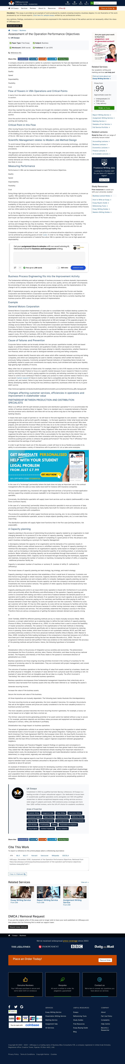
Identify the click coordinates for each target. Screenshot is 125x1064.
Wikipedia (55, 856)
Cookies (54, 1054)
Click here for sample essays (43, 15)
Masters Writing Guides (101, 212)
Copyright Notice (42, 1054)
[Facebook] (10, 1007)
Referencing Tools (99, 206)
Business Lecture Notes (101, 196)
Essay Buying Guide (80, 1028)
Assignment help (51, 1024)
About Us (41, 8)
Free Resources (79, 1024)
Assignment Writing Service (103, 118)
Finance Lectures (99, 151)
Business (23, 30)
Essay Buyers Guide (100, 203)
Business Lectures (99, 144)
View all (84, 882)
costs (45, 235)
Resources (52, 8)
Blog (75, 1032)
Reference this (16, 53)
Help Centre (105, 1024)
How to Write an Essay (101, 200)
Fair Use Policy (106, 1016)
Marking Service (99, 121)
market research (23, 378)
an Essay (104, 108)
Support (74, 4)
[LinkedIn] (16, 1007)
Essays (14, 30)
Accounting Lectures (100, 141)
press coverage (70, 941)
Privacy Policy (13, 1054)
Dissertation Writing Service (55, 1016)
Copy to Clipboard (17, 874)
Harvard (34, 856)
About (103, 1012)
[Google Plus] (21, 1007)
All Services (49, 1028)
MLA (18, 856)
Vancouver (44, 856)
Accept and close (13, 26)
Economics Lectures (100, 148)
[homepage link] (9, 30)
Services (24, 8)
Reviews (33, 8)
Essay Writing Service (53, 1012)
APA (11, 856)
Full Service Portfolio (101, 127)
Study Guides (78, 1020)
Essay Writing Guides (101, 209)
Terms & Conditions (27, 1054)
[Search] (92, 3)
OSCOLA (65, 856)
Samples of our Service (101, 124)
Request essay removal (18, 927)
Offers (61, 8)
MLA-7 (25, 856)
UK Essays (14, 8)
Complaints (105, 1020)
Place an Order (107, 8)
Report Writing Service (101, 115)
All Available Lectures (101, 154)
